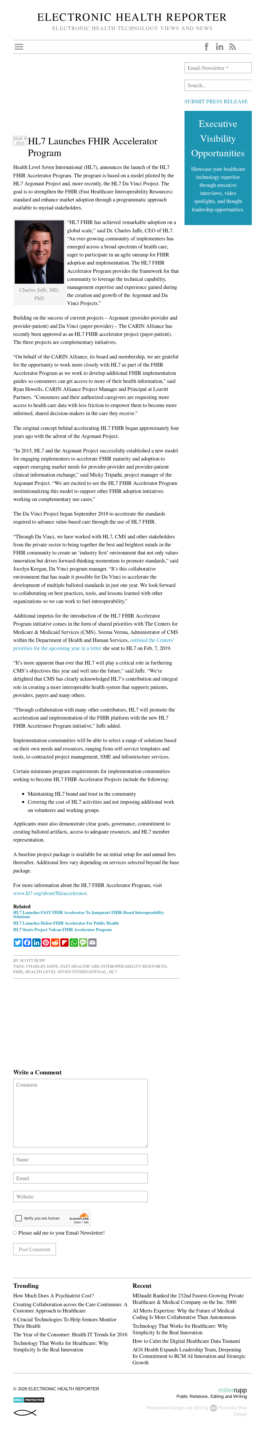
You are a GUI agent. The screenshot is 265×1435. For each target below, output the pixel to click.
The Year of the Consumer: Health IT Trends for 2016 (70, 1334)
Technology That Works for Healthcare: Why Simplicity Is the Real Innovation (60, 1346)
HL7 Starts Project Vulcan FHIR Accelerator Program (62, 929)
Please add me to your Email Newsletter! (61, 1232)
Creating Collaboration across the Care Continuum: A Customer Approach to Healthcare (70, 1307)
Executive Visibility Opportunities (218, 138)
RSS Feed (232, 46)
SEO (198, 1407)
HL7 (113, 971)
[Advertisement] (96, 98)
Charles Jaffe (42, 966)
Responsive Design (165, 1407)
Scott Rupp (32, 960)
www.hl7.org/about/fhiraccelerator (49, 893)
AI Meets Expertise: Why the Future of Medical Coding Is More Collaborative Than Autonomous (184, 1314)
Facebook (206, 46)
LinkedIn (219, 46)
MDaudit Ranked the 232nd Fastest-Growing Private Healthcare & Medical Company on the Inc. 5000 (188, 1298)
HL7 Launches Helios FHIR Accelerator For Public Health (66, 923)
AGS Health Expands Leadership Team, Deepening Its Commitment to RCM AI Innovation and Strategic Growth (189, 1356)
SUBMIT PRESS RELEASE (216, 101)
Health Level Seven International (66, 971)
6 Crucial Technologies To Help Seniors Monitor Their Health (64, 1322)
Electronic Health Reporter (132, 16)
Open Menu (19, 46)
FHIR (18, 971)
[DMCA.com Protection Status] (29, 1401)
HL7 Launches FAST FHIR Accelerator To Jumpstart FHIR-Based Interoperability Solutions (88, 914)
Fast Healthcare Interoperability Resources (113, 966)
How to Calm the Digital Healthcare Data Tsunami (186, 1340)
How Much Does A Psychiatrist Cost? (53, 1295)
